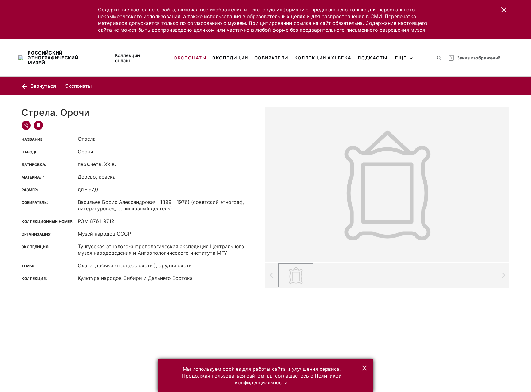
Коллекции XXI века (323, 57)
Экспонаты (190, 57)
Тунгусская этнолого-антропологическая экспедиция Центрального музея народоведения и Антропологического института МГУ (161, 249)
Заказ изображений (479, 57)
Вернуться (42, 86)
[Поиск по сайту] (439, 58)
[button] (504, 9)
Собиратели (271, 57)
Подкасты (372, 57)
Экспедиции (230, 57)
